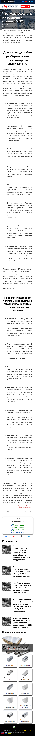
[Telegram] (32, 1)
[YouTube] (26, 1)
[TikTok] (29, 1)
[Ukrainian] (9, 733)
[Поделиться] (12, 511)
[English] (3, 733)
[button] (8, 1)
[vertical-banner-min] (17, 680)
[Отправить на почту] (8, 511)
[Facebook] (23, 1)
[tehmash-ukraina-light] (9, 6)
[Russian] (6, 733)
